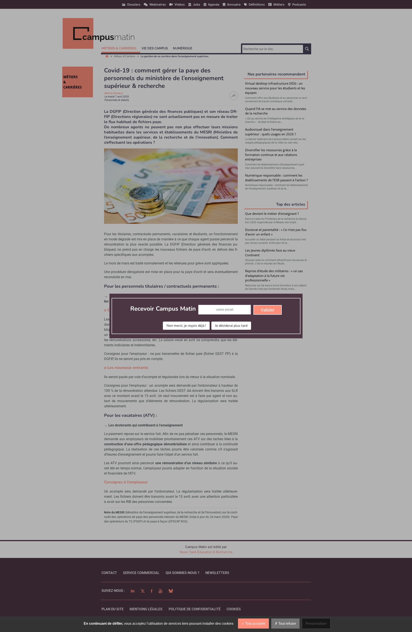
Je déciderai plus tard (231, 325)
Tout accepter (254, 623)
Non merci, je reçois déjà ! (186, 325)
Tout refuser (286, 623)
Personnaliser (316, 623)
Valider (267, 310)
